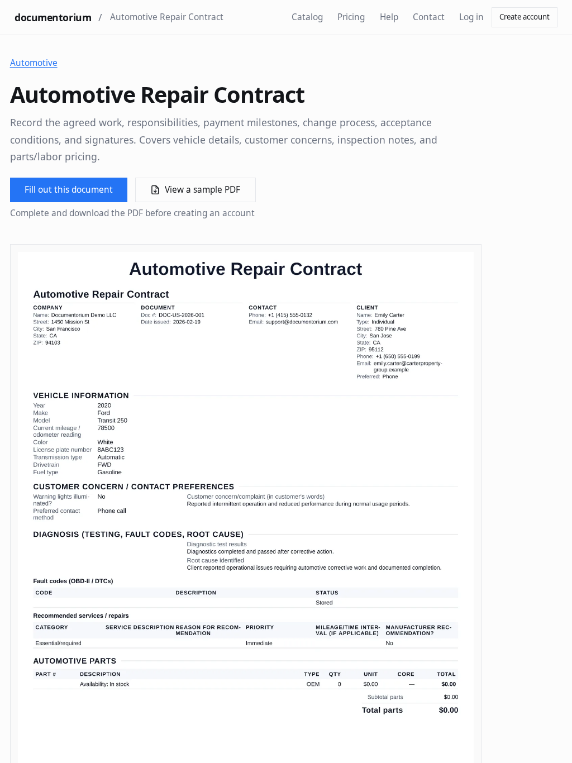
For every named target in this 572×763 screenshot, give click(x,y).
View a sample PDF (202, 189)
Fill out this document (69, 189)
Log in (471, 17)
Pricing (351, 17)
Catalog (307, 17)
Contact (429, 17)
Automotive (34, 63)
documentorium (53, 17)
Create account (524, 17)
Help (389, 17)
